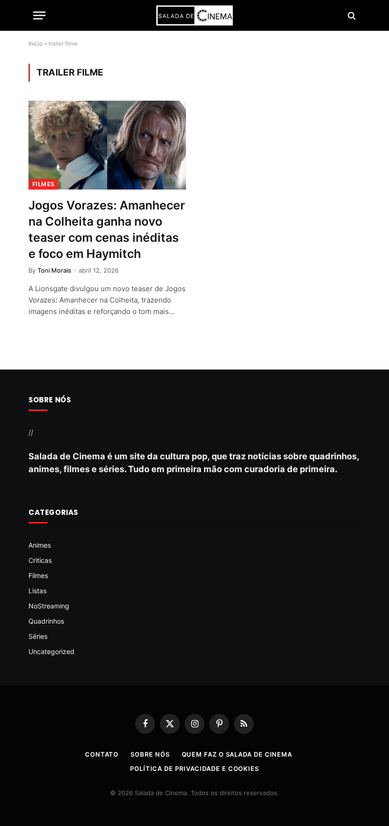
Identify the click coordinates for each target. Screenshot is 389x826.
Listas (37, 591)
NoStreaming (48, 606)
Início (35, 43)
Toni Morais (54, 270)
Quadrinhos (46, 621)
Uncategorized (51, 651)
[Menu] (39, 15)
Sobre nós (149, 754)
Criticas (40, 560)
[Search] (351, 15)
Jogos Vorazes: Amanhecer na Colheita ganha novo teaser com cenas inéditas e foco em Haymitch (106, 229)
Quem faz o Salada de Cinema (237, 754)
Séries (37, 636)
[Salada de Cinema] (194, 15)
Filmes (43, 184)
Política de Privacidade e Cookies (194, 768)
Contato (102, 754)
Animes (39, 545)
